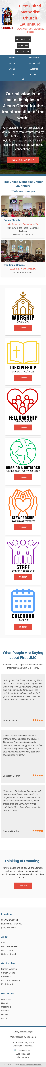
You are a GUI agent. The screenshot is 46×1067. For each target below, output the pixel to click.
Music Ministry (8, 984)
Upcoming (6, 1007)
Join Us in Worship (23, 160)
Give (12, 74)
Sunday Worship (9, 969)
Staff (3, 942)
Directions (24, 51)
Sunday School (8, 973)
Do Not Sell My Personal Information (31, 1065)
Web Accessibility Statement (23, 1037)
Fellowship (6, 976)
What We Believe (9, 946)
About (12, 63)
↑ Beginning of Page (23, 1031)
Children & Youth (9, 954)
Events (12, 69)
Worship (34, 69)
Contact (34, 74)
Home (12, 58)
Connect (5, 1011)
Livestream (24, 39)
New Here (34, 58)
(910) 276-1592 (8, 927)
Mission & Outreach (10, 980)
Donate (24, 45)
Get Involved (34, 63)
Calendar (5, 1003)
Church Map (7, 950)
